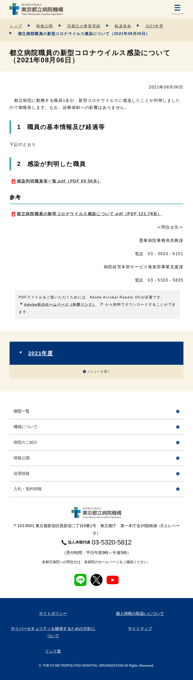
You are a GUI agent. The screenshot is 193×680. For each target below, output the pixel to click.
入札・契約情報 (28, 489)
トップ (16, 26)
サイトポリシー (53, 613)
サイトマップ (140, 628)
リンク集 (53, 651)
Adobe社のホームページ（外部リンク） (60, 304)
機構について (26, 427)
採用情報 (22, 473)
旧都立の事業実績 (84, 26)
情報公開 (44, 26)
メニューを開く (99, 371)
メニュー (177, 13)
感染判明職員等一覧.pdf (59, 181)
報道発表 (123, 26)
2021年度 (155, 26)
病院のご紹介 (26, 442)
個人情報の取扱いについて (140, 613)
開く (177, 411)
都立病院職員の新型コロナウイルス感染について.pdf (89, 214)
